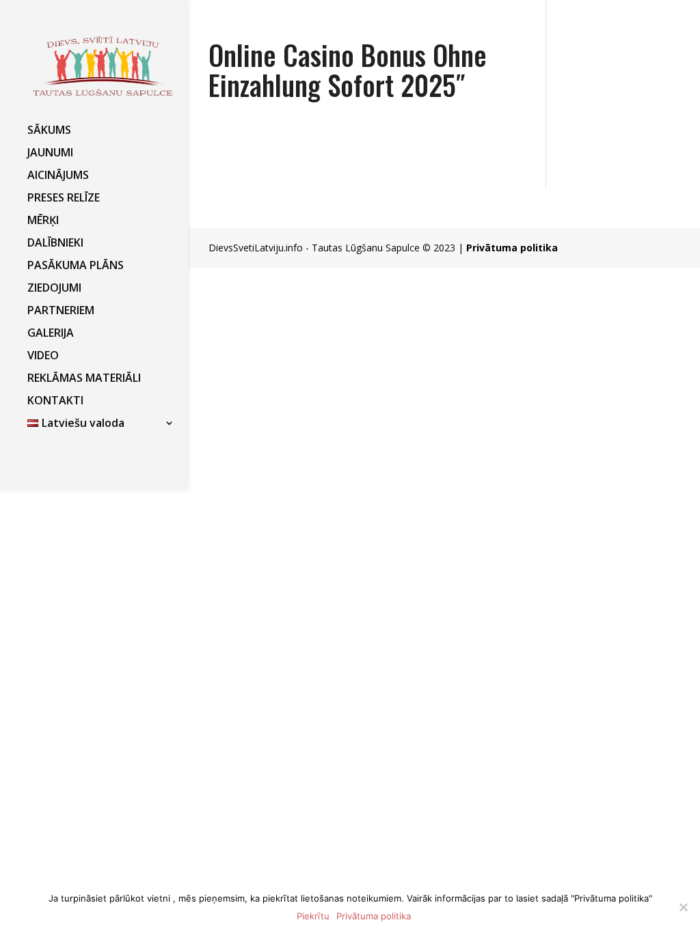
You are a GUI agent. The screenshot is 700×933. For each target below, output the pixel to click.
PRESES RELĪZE (63, 199)
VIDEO (43, 356)
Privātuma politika (512, 247)
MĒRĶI (43, 221)
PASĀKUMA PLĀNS (75, 266)
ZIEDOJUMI (54, 289)
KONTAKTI (55, 401)
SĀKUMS (49, 131)
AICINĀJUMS (58, 176)
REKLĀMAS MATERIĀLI (84, 379)
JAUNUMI (50, 154)
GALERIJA (50, 334)
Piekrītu (313, 915)
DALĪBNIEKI (55, 244)
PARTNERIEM (60, 311)
